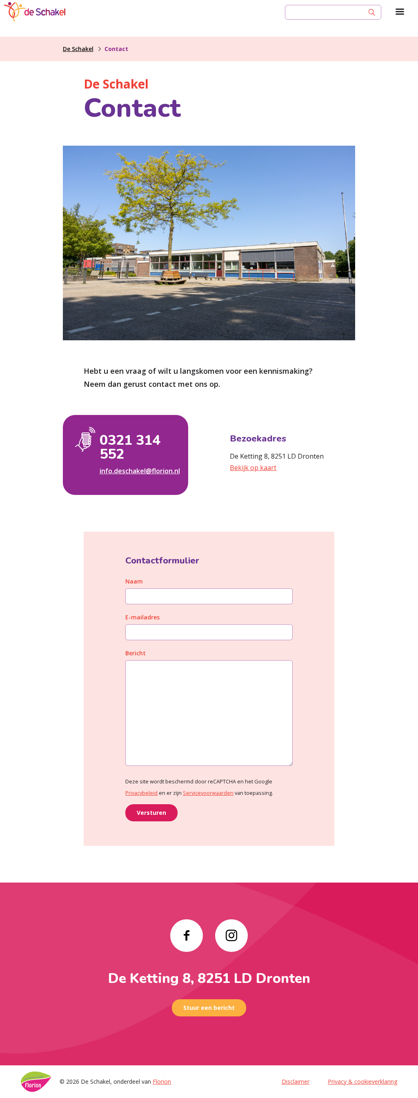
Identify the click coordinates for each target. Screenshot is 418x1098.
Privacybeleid (141, 792)
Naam (134, 581)
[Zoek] (371, 12)
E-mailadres (142, 617)
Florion (162, 1081)
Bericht (135, 653)
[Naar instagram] (231, 935)
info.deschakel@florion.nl (138, 470)
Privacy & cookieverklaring (362, 1081)
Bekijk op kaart (253, 467)
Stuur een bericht (209, 1007)
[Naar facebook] (186, 935)
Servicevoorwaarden (208, 792)
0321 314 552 (130, 447)
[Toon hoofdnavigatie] (400, 12)
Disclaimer (295, 1081)
